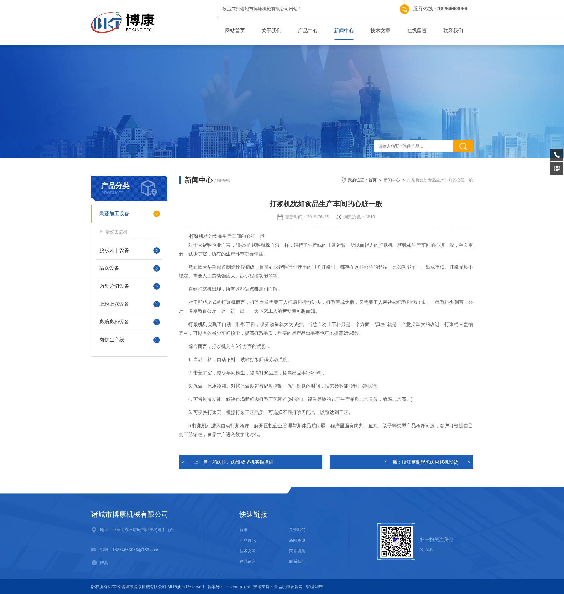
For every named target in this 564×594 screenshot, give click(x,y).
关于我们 (271, 30)
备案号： (215, 586)
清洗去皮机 (116, 231)
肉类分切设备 (114, 286)
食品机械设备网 (288, 586)
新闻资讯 (297, 540)
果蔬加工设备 (114, 213)
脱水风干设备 (114, 250)
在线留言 (417, 30)
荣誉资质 (297, 550)
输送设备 (109, 268)
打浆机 (196, 236)
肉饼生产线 (111, 340)
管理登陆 (314, 586)
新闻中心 (344, 30)
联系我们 (453, 30)
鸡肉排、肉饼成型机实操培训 (242, 462)
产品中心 (308, 30)
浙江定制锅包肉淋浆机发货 (430, 462)
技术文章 (380, 30)
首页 (372, 180)
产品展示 (247, 540)
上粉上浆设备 (114, 304)
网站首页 (235, 30)
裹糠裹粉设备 (114, 322)
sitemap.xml (238, 586)
